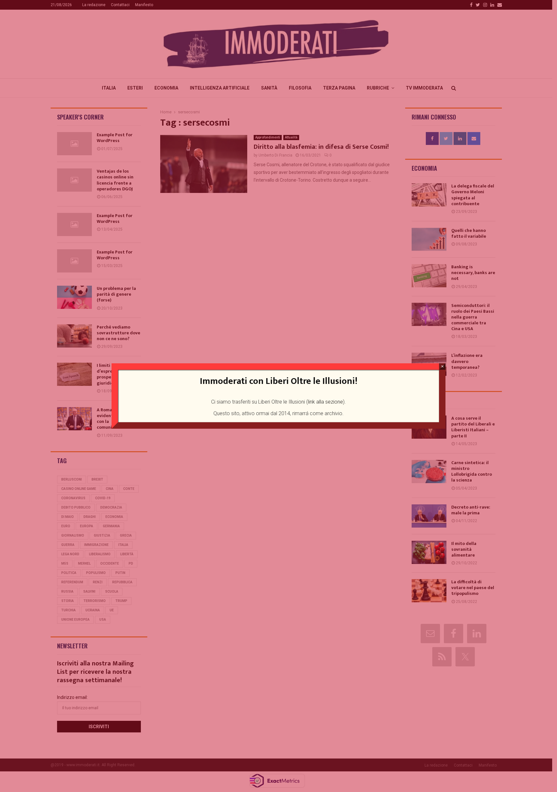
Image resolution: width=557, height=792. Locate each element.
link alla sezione (325, 402)
